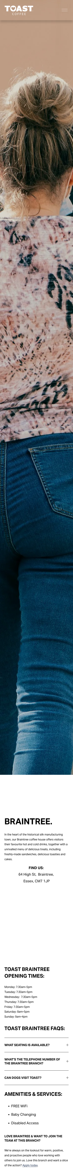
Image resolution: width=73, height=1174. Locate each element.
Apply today (30, 1165)
